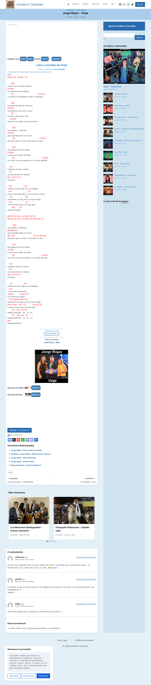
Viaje (10, 472)
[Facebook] (120, 4)
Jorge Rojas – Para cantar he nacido (26, 450)
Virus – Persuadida (121, 164)
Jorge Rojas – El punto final (22, 461)
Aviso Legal (62, 640)
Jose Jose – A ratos (122, 106)
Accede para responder (86, 557)
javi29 (70, 17)
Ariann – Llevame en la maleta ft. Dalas (129, 129)
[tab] (47, 541)
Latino (45, 59)
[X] (124, 4)
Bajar (30, 59)
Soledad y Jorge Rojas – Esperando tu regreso (31, 454)
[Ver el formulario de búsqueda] (68, 4)
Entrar (140, 4)
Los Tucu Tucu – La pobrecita (125, 117)
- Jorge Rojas (81, 10)
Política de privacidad (84, 640)
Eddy (17, 604)
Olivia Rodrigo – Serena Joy (125, 175)
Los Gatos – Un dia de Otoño (125, 187)
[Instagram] (128, 4)
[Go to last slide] (12, 518)
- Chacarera (69, 10)
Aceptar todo (43, 676)
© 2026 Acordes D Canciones (75, 646)
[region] (28, 663)
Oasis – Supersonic (112, 86)
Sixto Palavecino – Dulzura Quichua (26, 465)
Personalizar (13, 676)
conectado (31, 628)
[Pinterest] (132, 4)
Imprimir (56, 59)
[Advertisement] (51, 41)
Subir (23, 59)
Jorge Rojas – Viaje (52, 342)
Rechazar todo (28, 676)
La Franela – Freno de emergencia (127, 140)
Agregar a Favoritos (19, 430)
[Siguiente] (91, 518)
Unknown (19, 557)
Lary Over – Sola (120, 152)
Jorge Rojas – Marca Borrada (23, 458)
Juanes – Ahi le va (121, 94)
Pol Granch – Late (88, 480)
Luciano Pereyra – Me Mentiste (20, 480)
